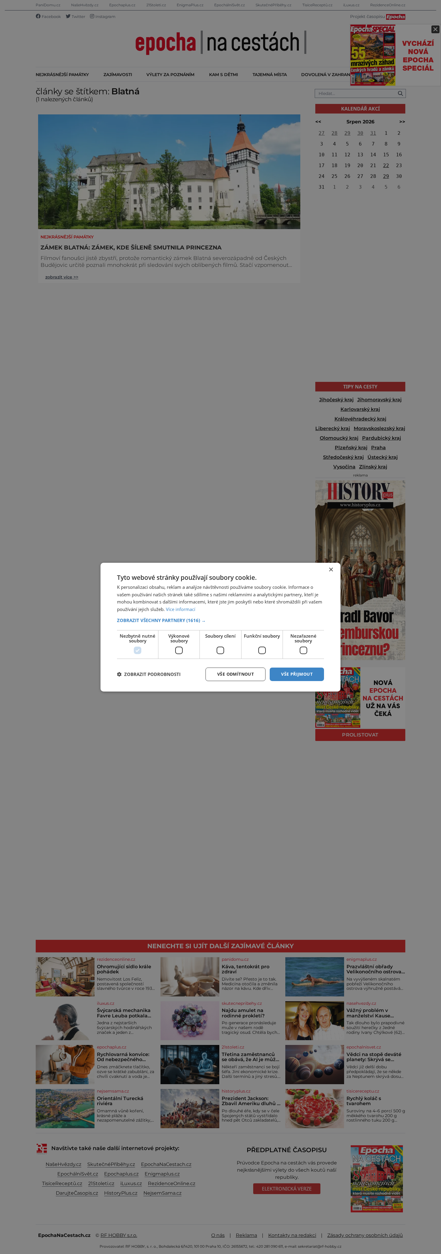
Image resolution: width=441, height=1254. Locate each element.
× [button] (330, 569)
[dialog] (220, 627)
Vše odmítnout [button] (235, 674)
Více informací (180, 609)
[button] (220, 620)
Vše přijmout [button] (297, 674)
